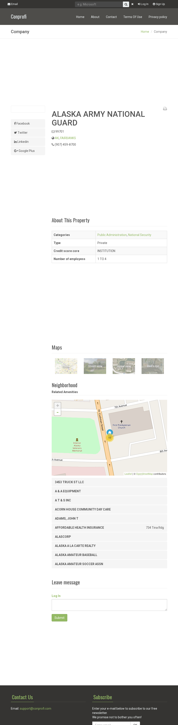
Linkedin (23, 141)
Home (80, 17)
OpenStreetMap (144, 473)
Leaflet (128, 473)
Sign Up (160, 4)
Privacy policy (158, 17)
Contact (111, 17)
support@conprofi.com (35, 708)
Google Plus (26, 151)
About (95, 17)
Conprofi (18, 16)
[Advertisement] (89, 72)
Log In (144, 4)
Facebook (23, 123)
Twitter (22, 132)
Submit (59, 617)
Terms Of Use (132, 17)
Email (14, 4)
